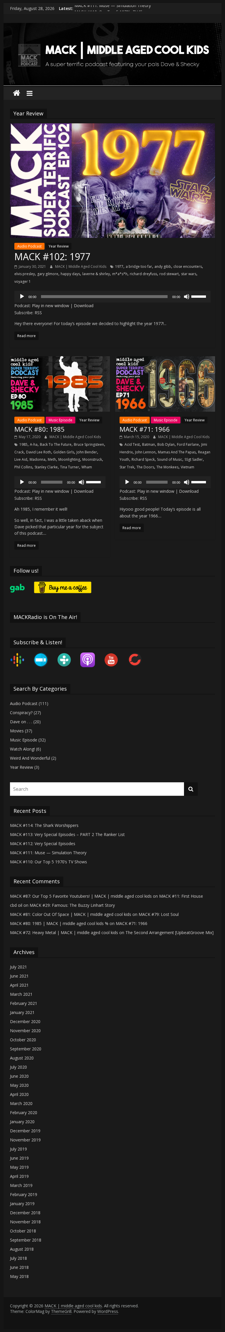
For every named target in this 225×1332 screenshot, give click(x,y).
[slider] (199, 296)
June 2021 (19, 976)
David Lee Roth (38, 452)
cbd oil (16, 905)
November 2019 (25, 1140)
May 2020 (19, 1085)
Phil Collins (23, 467)
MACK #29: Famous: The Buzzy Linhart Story (72, 905)
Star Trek (127, 467)
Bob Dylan (166, 444)
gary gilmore (47, 273)
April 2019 (19, 1176)
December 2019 (25, 1130)
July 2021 (18, 967)
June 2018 (19, 1267)
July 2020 (18, 1067)
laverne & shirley (96, 273)
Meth (52, 459)
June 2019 (19, 1158)
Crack (19, 452)
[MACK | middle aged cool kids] (113, 26)
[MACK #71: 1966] (165, 359)
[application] (112, 296)
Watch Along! (22, 749)
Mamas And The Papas (177, 452)
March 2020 (21, 1103)
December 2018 (25, 1212)
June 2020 (19, 1076)
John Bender (86, 452)
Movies (17, 731)
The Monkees (167, 467)
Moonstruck (92, 459)
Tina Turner (69, 467)
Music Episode (60, 420)
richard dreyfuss (143, 273)
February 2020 (23, 1112)
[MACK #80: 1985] (60, 359)
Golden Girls (63, 452)
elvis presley (24, 273)
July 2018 (18, 1258)
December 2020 (25, 1021)
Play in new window (50, 305)
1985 (23, 444)
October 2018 (23, 1231)
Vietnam (187, 467)
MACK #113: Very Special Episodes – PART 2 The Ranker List (67, 834)
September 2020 (25, 1049)
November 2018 (25, 1222)
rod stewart (169, 273)
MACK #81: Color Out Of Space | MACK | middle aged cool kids (70, 914)
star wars (188, 273)
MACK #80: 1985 (39, 429)
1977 (119, 266)
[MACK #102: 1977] (112, 127)
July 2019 (18, 1149)
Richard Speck (143, 459)
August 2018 (22, 1249)
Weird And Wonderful (30, 758)
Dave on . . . (21, 721)
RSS (38, 312)
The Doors (145, 467)
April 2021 (19, 985)
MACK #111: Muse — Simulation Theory (112, 8)
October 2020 (23, 1039)
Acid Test (132, 444)
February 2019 (23, 1194)
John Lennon (145, 452)
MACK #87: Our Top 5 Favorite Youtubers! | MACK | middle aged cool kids (81, 896)
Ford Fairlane (188, 444)
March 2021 (21, 994)
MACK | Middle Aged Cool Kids (81, 266)
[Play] (22, 297)
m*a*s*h (119, 273)
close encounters (187, 266)
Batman (148, 444)
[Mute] (187, 297)
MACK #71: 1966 (145, 429)
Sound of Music (169, 459)
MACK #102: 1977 (52, 256)
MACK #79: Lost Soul (159, 914)
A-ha (34, 444)
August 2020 (22, 1058)
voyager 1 (22, 281)
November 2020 (25, 1030)
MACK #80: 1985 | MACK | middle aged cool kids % (59, 923)
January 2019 (22, 1203)
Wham (86, 467)
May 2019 (19, 1167)
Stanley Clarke (46, 467)
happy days (70, 273)
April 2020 (19, 1094)
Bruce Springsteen (89, 444)
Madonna (37, 459)
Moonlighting (69, 459)
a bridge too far (139, 266)
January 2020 (22, 1121)
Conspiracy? (21, 712)
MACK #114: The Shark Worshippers (44, 825)
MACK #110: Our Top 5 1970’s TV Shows (48, 862)
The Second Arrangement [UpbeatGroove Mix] (169, 932)
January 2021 (22, 1012)
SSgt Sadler (194, 459)
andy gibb (162, 266)
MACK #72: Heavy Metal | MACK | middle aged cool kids (64, 932)
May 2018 (19, 1276)
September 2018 (25, 1240)
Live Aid (20, 459)
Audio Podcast (29, 246)
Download (83, 305)
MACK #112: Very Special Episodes (42, 843)
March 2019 (21, 1185)
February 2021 (23, 1003)
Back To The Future (55, 444)
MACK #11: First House (181, 896)
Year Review (59, 246)
